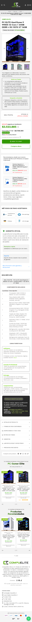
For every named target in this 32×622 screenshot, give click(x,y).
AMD (20, 11)
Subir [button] (16, 555)
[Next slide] (27, 48)
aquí (15, 357)
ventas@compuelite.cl (15, 409)
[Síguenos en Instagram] (17, 580)
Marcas (15, 11)
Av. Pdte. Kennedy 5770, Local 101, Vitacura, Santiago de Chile (16, 603)
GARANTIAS (7, 439)
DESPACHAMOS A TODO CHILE (12, 430)
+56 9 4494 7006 (17, 413)
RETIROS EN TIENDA (9, 435)
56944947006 (8, 601)
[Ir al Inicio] (16, 5)
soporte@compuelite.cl (10, 595)
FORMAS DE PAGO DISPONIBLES (12, 426)
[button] (28, 453)
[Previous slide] (4, 48)
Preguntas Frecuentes (11, 447)
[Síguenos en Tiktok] (21, 580)
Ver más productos (15, 466)
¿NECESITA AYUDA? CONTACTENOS (13, 443)
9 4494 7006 (24, 411)
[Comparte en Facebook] (18, 453)
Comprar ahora (16, 146)
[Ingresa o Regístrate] (25, 5)
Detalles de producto (11, 422)
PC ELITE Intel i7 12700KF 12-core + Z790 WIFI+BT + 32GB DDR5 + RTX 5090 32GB (23, 488)
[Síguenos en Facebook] (19, 580)
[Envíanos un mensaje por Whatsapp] (29, 619)
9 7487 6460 (14, 411)
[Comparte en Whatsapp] (23, 453)
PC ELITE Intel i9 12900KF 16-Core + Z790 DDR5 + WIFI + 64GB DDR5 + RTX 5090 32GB (8, 488)
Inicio (9, 11)
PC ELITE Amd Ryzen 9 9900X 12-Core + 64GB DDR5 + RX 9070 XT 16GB (9, 537)
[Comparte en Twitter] (20, 453)
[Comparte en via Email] (25, 453)
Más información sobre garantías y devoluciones (16, 266)
